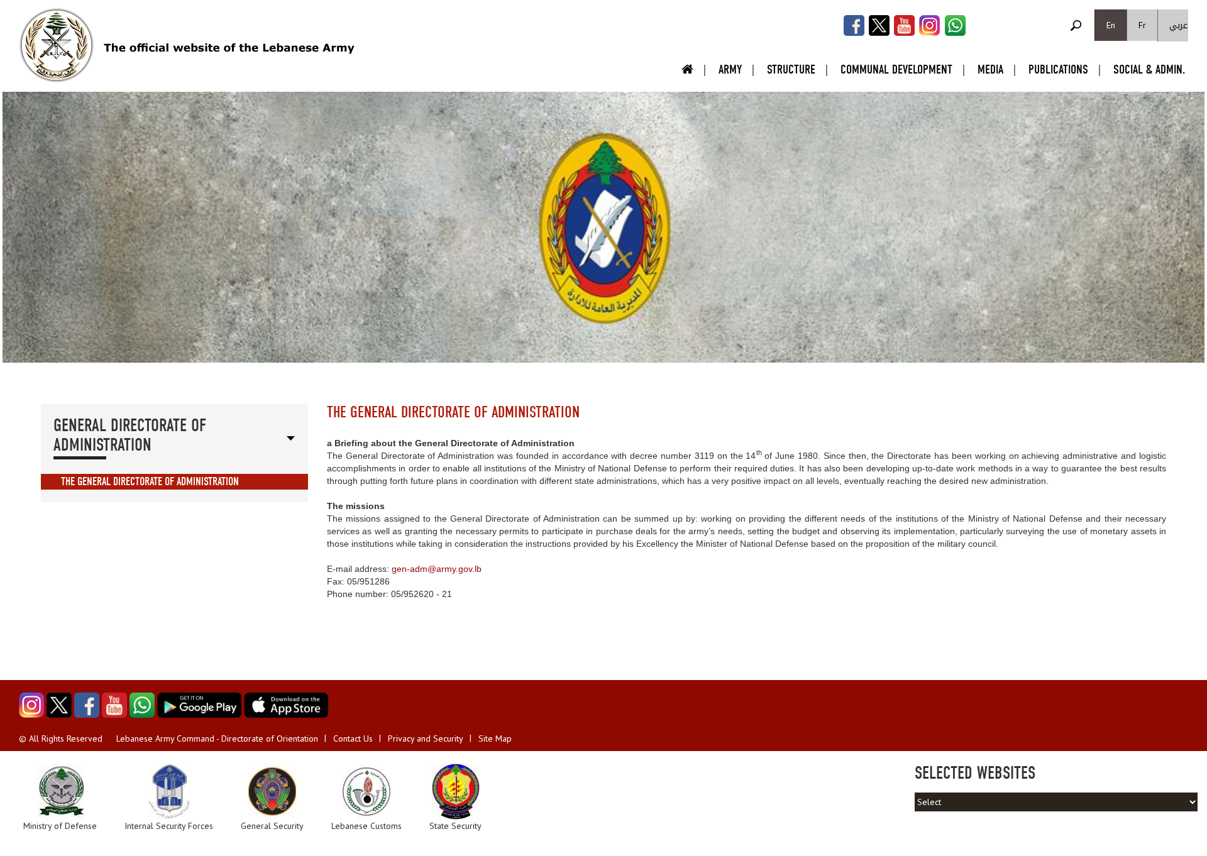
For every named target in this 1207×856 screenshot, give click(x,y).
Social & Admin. (1149, 69)
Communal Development (896, 69)
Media (990, 69)
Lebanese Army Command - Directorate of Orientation (217, 738)
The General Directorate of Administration (150, 481)
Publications (1058, 69)
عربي (1178, 25)
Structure (791, 69)
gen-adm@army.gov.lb (437, 569)
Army (730, 69)
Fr (1142, 25)
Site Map (495, 738)
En (1110, 25)
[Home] (56, 45)
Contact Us (353, 738)
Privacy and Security (425, 738)
